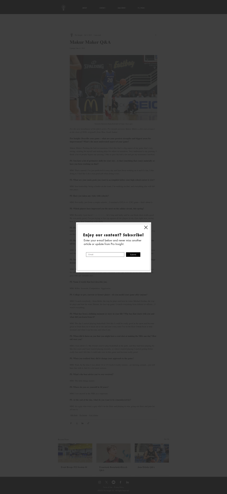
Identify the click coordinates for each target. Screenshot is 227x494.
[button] (146, 227)
